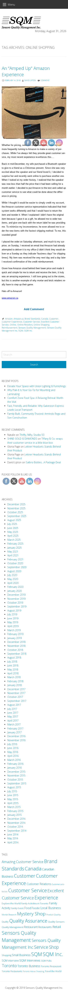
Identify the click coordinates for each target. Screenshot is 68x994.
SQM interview (10, 960)
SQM (20, 330)
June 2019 (12, 618)
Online (13, 324)
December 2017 (16, 689)
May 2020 (12, 579)
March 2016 (14, 760)
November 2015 (16, 775)
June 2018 (12, 665)
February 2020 (15, 586)
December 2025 (16, 504)
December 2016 (16, 736)
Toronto (9, 965)
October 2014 (15, 826)
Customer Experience (12, 321)
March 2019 (14, 630)
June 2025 (12, 528)
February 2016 (15, 763)
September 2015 (16, 783)
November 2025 (16, 508)
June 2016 (12, 748)
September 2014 (16, 830)
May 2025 (12, 532)
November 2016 (16, 740)
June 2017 (12, 712)
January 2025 (14, 547)
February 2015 (15, 811)
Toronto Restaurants (12, 971)
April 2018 (12, 673)
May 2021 (12, 551)
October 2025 (15, 512)
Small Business (21, 955)
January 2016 (14, 767)
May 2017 (12, 716)
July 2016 (12, 744)
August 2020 (14, 571)
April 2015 (12, 803)
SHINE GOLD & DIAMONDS (22, 438)
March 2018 (14, 677)
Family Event (17, 908)
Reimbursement (9, 327)
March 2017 (14, 724)
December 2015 (16, 771)
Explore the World (11, 903)
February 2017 (15, 728)
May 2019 (12, 622)
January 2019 (14, 638)
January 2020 (14, 591)
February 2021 (15, 559)
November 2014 (16, 822)
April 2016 (12, 756)
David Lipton (30, 80)
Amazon (9, 318)
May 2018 (12, 669)
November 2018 (16, 645)
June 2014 (12, 834)
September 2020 (16, 567)
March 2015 (14, 807)
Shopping (6, 955)
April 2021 (12, 555)
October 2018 (15, 649)
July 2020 (12, 575)
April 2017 (12, 720)
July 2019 (12, 614)
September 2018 (16, 653)
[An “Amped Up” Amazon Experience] (34, 112)
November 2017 (16, 693)
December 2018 (16, 642)
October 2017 (15, 697)
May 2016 (12, 752)
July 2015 (12, 791)
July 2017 (12, 708)
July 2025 (12, 524)
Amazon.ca (19, 318)
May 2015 (12, 799)
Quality (5, 921)
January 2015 (14, 815)
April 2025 (12, 535)
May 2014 (12, 838)
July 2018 (12, 661)
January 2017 (14, 732)
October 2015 (15, 779)
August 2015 (14, 787)
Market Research (9, 914)
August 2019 (14, 610)
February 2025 (15, 543)
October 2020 (15, 563)
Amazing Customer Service (22, 861)
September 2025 (16, 516)
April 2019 (12, 626)
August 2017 (14, 704)
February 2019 (15, 634)
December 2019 (16, 594)
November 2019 (16, 598)
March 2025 (14, 539)
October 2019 (15, 602)
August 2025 (14, 520)
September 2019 (16, 606)
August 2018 (14, 657)
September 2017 (16, 701)
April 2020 (12, 583)
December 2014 (16, 818)
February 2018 (15, 681)
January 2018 (14, 685)
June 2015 (12, 795)
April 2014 (12, 842)
